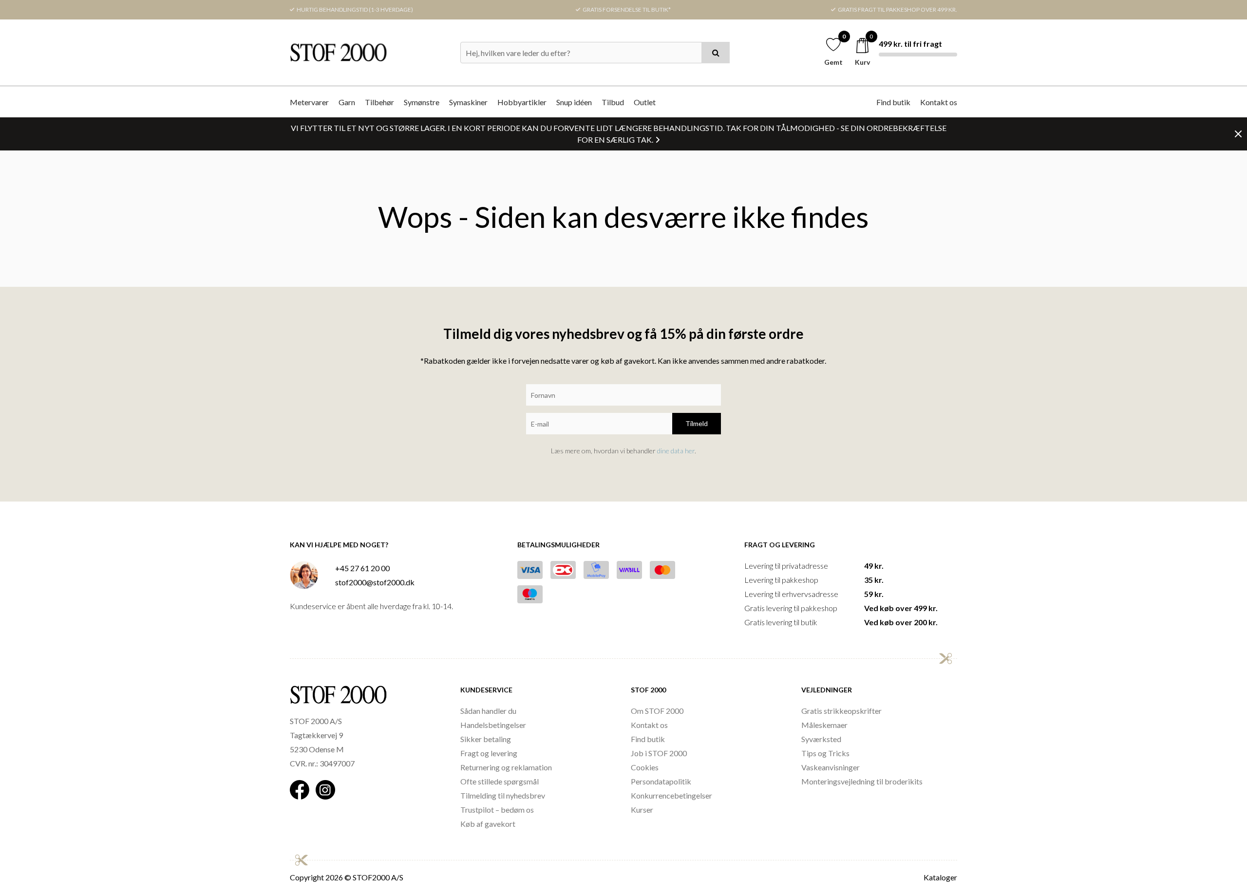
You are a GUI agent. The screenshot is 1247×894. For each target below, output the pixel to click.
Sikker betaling (485, 739)
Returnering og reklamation (506, 767)
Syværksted (821, 739)
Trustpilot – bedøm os (497, 809)
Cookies (645, 767)
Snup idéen (574, 102)
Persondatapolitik (661, 781)
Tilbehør (379, 102)
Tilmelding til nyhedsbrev (502, 795)
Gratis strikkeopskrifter (841, 710)
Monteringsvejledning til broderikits (862, 781)
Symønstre (421, 102)
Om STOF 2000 (657, 710)
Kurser (642, 809)
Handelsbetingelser (493, 724)
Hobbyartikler (522, 102)
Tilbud (613, 102)
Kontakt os (938, 102)
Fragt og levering (488, 753)
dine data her (676, 451)
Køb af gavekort (487, 823)
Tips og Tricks (825, 753)
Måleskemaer (824, 724)
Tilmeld (696, 423)
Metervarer (309, 102)
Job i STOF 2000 (659, 753)
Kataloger (940, 877)
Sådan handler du (488, 710)
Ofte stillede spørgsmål (499, 781)
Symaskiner (468, 102)
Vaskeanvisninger (830, 767)
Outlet (645, 102)
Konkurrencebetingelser (671, 795)
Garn (347, 102)
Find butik (893, 102)
